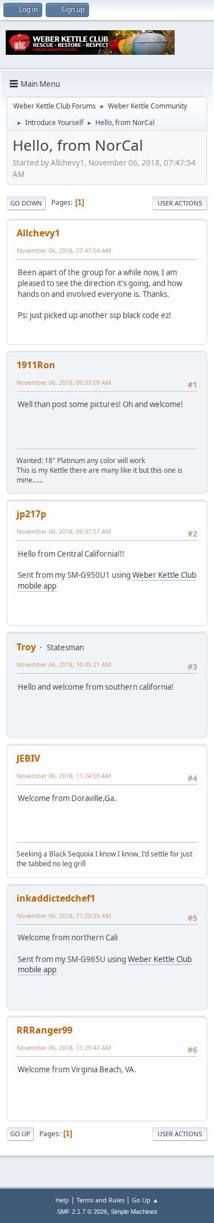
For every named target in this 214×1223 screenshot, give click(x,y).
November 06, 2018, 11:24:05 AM (64, 775)
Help (62, 1200)
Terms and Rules (100, 1200)
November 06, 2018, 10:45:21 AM (64, 664)
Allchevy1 (38, 233)
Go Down (26, 203)
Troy (26, 647)
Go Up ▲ (145, 1200)
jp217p (31, 514)
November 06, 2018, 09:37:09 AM (64, 382)
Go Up (20, 1133)
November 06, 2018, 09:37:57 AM (64, 531)
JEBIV (28, 758)
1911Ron (36, 365)
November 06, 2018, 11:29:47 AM (64, 1047)
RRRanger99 (44, 1030)
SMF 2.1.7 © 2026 (82, 1211)
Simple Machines (134, 1211)
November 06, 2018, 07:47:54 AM (64, 250)
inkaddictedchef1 (56, 898)
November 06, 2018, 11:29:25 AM (64, 915)
